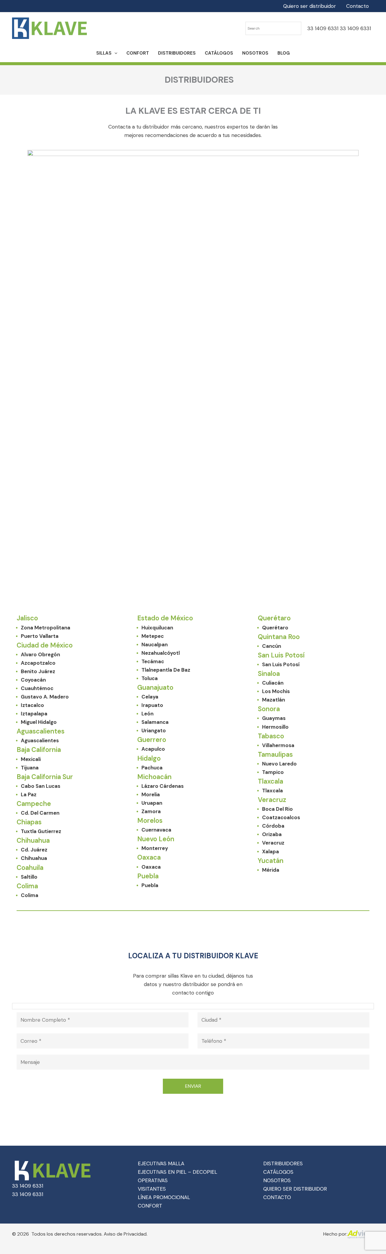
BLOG (283, 53)
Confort (137, 53)
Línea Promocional (164, 1197)
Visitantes (152, 1189)
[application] (114, 53)
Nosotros (255, 53)
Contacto (357, 6)
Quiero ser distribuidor (309, 6)
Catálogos (219, 53)
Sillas (104, 53)
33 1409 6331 (322, 28)
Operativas (153, 1180)
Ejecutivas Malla (161, 1163)
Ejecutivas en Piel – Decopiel (177, 1172)
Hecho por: (335, 1234)
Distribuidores (177, 53)
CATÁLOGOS (278, 1172)
